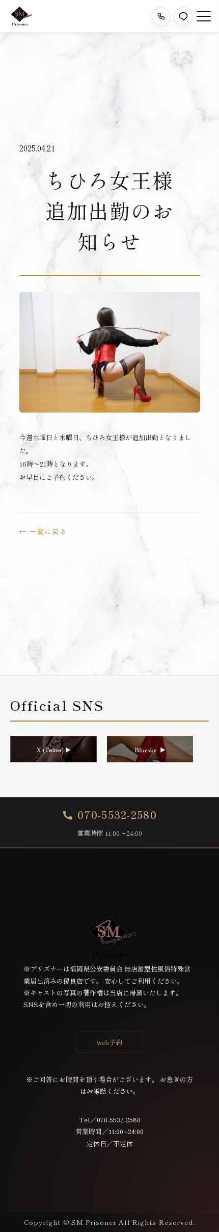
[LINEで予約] (183, 16)
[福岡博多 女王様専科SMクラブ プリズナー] (20, 16)
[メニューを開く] (204, 16)
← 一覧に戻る (43, 531)
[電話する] (161, 16)
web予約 (109, 1042)
